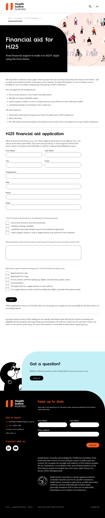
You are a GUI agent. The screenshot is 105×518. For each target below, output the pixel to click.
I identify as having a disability (22, 226)
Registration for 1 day (19, 273)
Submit (11, 300)
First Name (10, 151)
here (30, 324)
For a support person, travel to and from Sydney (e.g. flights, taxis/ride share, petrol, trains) (45, 289)
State (47, 161)
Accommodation (17, 283)
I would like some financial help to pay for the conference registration (37, 229)
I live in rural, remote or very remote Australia (28, 223)
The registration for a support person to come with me (32, 286)
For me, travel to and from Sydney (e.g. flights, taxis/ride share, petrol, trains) (40, 280)
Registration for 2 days (19, 276)
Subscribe (93, 445)
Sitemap (30, 507)
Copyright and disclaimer (19, 507)
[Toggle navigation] (97, 6)
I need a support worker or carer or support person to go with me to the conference (43, 232)
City (7, 161)
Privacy (8, 507)
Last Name (49, 151)
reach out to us (81, 324)
